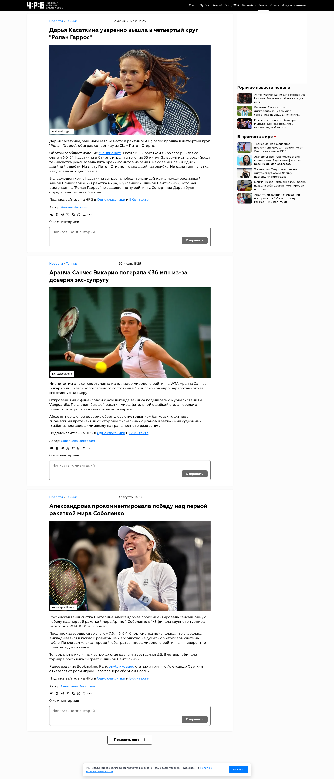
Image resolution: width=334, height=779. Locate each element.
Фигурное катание (294, 5)
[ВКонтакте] (51, 214)
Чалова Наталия (74, 207)
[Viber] (73, 214)
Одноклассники (111, 199)
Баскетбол (249, 5)
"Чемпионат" (110, 153)
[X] (68, 214)
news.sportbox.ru (64, 607)
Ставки (274, 5)
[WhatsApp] (78, 214)
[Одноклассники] (57, 214)
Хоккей (217, 5)
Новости (56, 21)
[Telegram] (62, 214)
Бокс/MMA (232, 5)
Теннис (263, 5)
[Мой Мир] (84, 214)
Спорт (193, 5)
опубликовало (121, 666)
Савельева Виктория (78, 441)
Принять (238, 769)
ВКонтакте (139, 199)
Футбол (205, 5)
